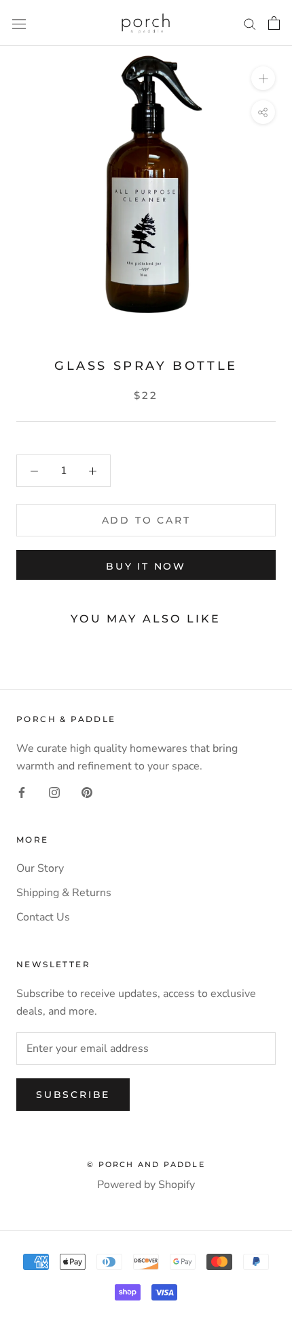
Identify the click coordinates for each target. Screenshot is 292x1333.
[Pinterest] (86, 792)
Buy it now (146, 566)
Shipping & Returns (63, 892)
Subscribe (73, 1094)
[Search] (250, 23)
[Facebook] (21, 792)
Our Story (40, 868)
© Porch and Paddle (146, 1164)
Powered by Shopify (146, 1184)
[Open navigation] (19, 23)
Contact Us (43, 917)
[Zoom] (263, 78)
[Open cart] (274, 23)
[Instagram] (54, 792)
